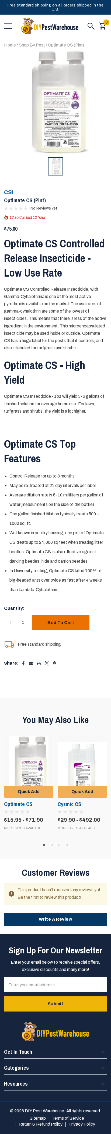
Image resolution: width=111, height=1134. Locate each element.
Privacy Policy (81, 1124)
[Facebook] (23, 663)
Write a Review (55, 919)
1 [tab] (44, 845)
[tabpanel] (29, 783)
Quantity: (14, 608)
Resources (16, 1083)
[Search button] (91, 26)
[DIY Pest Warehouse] (49, 26)
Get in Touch (18, 1051)
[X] (47, 663)
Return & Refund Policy (41, 1124)
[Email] (31, 663)
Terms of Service (68, 1118)
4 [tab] (67, 845)
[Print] (39, 663)
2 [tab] (52, 845)
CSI (8, 192)
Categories (16, 1067)
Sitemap (38, 1118)
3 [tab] (59, 845)
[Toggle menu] (8, 26)
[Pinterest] (55, 663)
